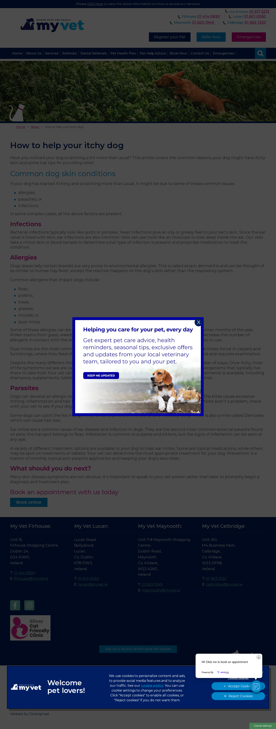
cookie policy (152, 685)
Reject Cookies (241, 696)
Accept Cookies (240, 686)
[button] (256, 686)
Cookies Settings (263, 725)
